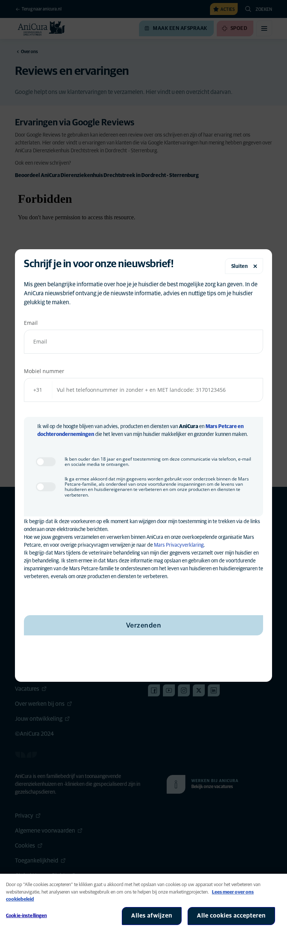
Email (31, 322)
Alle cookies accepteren (231, 916)
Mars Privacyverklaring (179, 545)
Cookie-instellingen (26, 915)
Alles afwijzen (151, 916)
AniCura (188, 426)
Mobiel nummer (44, 371)
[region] (143, 902)
